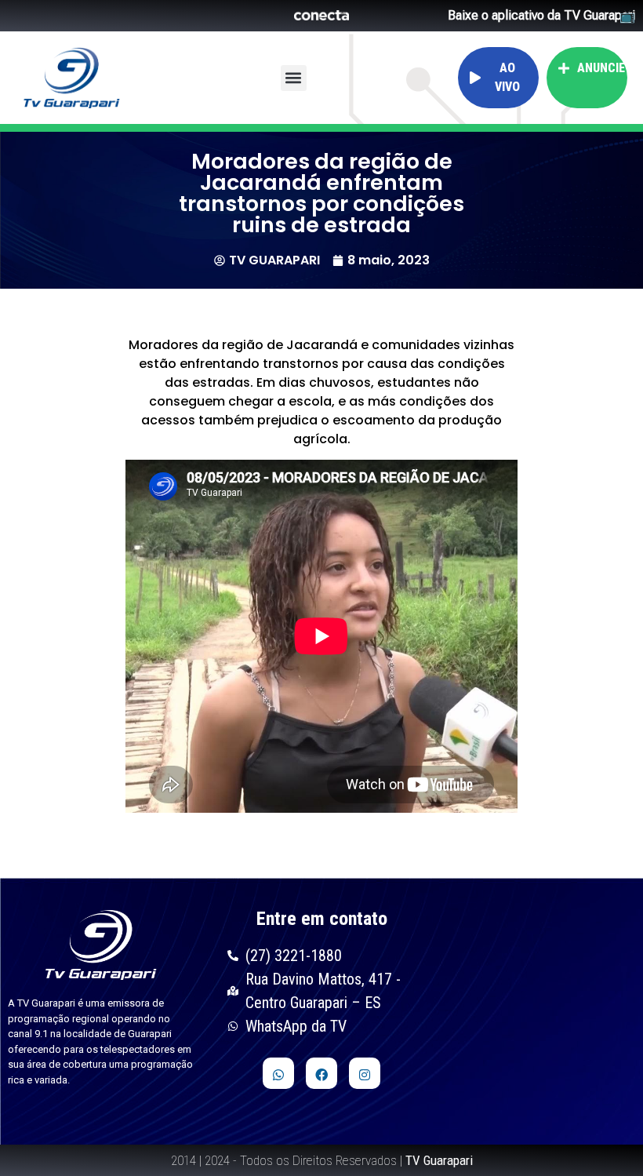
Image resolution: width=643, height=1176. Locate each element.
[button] (294, 78)
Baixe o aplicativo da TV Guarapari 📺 (541, 16)
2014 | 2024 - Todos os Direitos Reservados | (322, 1160)
